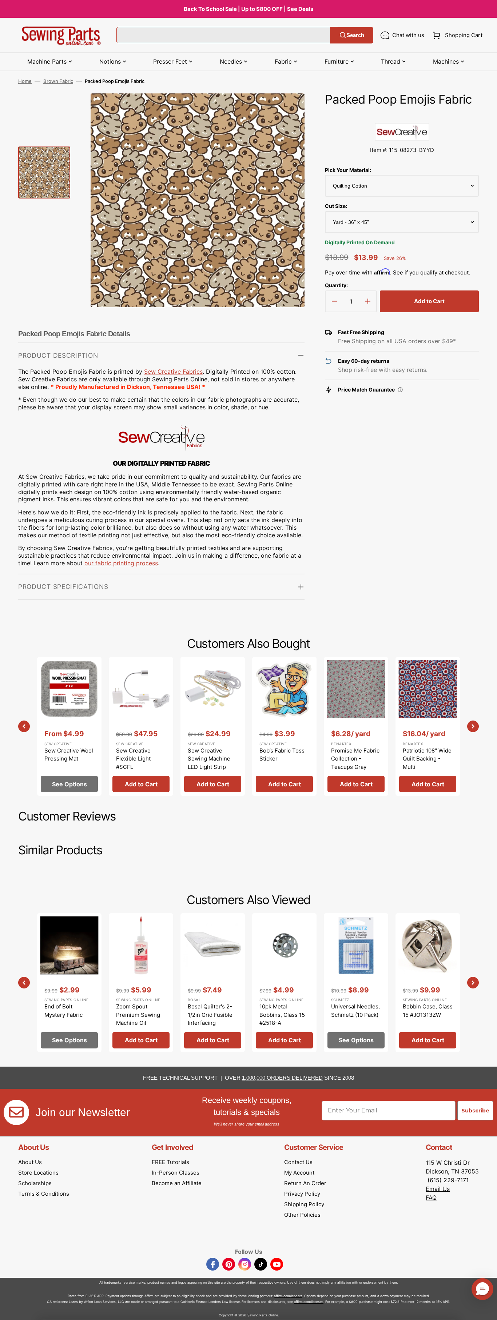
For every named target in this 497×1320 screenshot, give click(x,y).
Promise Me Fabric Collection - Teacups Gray (355, 758)
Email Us (438, 1188)
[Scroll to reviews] (402, 115)
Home (25, 81)
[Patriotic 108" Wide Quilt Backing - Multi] (427, 726)
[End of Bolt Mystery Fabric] (69, 982)
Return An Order (305, 1183)
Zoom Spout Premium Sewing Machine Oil (138, 1014)
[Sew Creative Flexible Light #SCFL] (141, 726)
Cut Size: (336, 206)
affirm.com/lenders (288, 1296)
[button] (456, 35)
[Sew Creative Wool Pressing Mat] (69, 726)
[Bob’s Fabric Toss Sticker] (284, 726)
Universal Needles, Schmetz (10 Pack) (355, 1010)
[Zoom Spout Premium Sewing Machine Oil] (141, 982)
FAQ (431, 1197)
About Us (30, 1162)
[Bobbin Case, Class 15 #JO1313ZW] (427, 982)
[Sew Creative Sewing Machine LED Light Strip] (212, 726)
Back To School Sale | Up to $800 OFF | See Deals (248, 8)
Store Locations (38, 1172)
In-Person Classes (175, 1172)
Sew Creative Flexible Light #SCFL (133, 758)
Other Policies (302, 1214)
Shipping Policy (304, 1204)
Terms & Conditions (43, 1193)
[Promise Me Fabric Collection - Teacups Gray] (356, 726)
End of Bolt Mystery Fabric (63, 1010)
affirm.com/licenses (308, 1302)
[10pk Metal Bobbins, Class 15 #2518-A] (284, 982)
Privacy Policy (302, 1193)
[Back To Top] (486, 1309)
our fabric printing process (121, 563)
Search (355, 35)
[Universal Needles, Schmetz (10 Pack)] (356, 982)
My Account (299, 1172)
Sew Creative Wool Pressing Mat (68, 754)
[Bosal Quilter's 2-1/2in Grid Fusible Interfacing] (212, 982)
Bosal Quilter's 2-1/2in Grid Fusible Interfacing (210, 1014)
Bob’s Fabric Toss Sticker (282, 754)
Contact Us (298, 1162)
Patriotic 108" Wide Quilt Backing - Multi (427, 758)
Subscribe (475, 1110)
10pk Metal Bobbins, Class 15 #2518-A (282, 1014)
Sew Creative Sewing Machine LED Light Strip (209, 758)
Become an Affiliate (177, 1183)
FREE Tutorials (170, 1162)
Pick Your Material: (348, 170)
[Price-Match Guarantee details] (400, 389)
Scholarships (35, 1183)
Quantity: (336, 285)
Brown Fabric (58, 81)
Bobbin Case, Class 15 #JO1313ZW (428, 1010)
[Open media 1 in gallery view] (288, 110)
